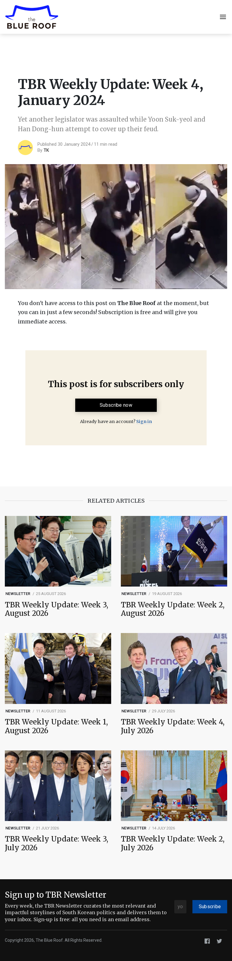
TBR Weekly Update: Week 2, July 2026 (172, 843)
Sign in (144, 421)
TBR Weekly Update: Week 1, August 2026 (56, 726)
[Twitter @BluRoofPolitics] (219, 940)
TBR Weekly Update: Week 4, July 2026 (172, 726)
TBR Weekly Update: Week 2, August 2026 (172, 609)
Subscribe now (116, 405)
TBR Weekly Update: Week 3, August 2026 (56, 609)
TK (46, 150)
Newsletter (18, 593)
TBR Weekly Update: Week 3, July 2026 (56, 843)
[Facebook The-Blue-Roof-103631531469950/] (207, 940)
